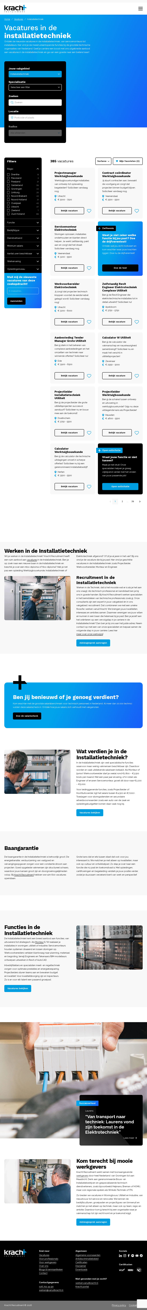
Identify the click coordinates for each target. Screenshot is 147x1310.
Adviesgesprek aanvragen (93, 643)
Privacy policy (119, 1305)
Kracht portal (82, 1286)
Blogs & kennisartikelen (51, 1269)
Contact (43, 1273)
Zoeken (13, 96)
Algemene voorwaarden (88, 1255)
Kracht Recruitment (24, 874)
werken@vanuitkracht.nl (51, 1290)
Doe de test (120, 268)
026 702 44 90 (46, 1286)
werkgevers (82, 1175)
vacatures (32, 559)
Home (7, 19)
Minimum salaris (15, 246)
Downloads (81, 1269)
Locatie (14, 111)
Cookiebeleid (136, 1305)
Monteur (39, 942)
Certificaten (81, 1262)
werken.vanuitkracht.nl (87, 1283)
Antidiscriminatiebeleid (87, 1258)
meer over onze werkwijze (89, 634)
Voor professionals (48, 1258)
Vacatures (18, 19)
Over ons (43, 1266)
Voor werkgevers (47, 1262)
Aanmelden (16, 301)
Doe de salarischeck (27, 716)
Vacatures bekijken (90, 812)
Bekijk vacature (69, 210)
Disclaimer (81, 1266)
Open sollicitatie (120, 486)
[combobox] (35, 102)
